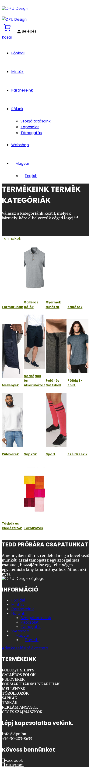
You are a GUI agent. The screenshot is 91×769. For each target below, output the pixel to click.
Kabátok (74, 307)
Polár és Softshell (53, 383)
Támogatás (31, 132)
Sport (51, 454)
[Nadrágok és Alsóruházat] (34, 342)
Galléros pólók (31, 304)
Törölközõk (33, 528)
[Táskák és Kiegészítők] (12, 489)
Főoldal (17, 53)
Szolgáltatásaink (36, 121)
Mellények (10, 385)
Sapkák (30, 454)
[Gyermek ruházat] (56, 268)
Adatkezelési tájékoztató (25, 648)
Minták (17, 71)
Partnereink (22, 90)
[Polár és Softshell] (56, 346)
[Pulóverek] (12, 420)
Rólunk (17, 109)
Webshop (20, 145)
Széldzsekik (77, 454)
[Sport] (56, 420)
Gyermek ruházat (53, 304)
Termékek (11, 238)
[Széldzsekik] (77, 420)
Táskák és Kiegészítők (12, 525)
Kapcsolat (30, 127)
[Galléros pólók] (34, 268)
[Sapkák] (34, 420)
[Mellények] (12, 351)
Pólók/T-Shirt (74, 383)
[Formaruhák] (12, 272)
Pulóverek (10, 454)
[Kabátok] (77, 272)
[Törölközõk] (34, 494)
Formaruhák (12, 307)
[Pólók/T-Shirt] (77, 346)
